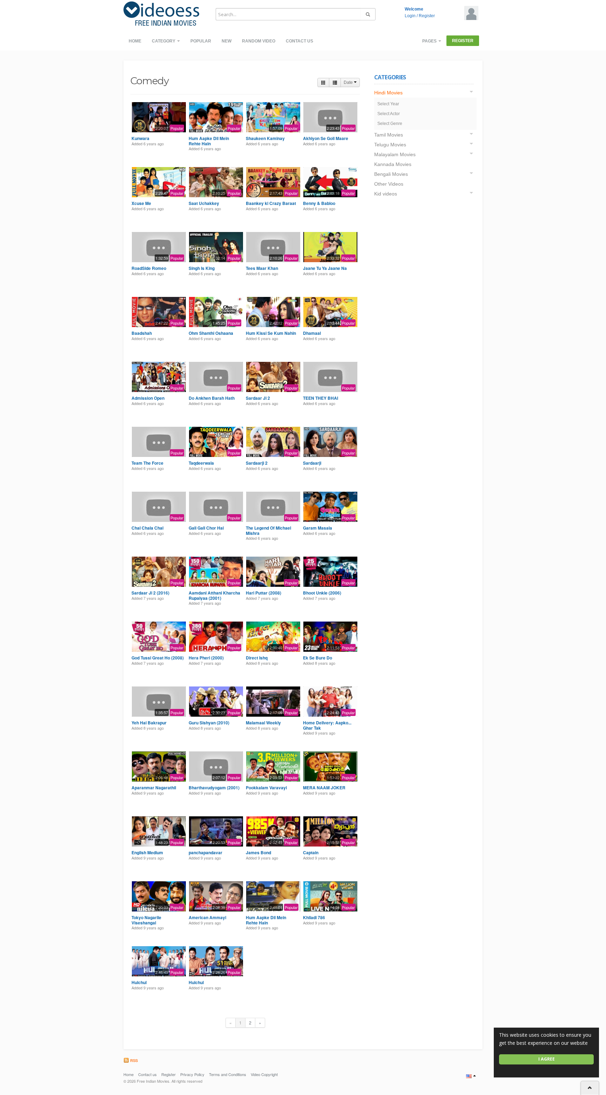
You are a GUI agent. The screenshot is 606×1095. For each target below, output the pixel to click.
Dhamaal (312, 333)
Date (349, 82)
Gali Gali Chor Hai (206, 528)
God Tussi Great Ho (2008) (158, 658)
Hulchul (139, 982)
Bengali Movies (391, 174)
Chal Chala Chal (147, 528)
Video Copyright (264, 1074)
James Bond (258, 852)
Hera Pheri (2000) (206, 658)
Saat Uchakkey (204, 203)
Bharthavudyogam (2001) (214, 787)
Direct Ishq (257, 658)
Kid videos (385, 194)
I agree (546, 1059)
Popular (200, 41)
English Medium (147, 852)
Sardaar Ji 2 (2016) (150, 593)
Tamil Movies (388, 135)
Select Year (388, 103)
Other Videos (388, 184)
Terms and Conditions (227, 1074)
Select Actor (388, 113)
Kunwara (140, 138)
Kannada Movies (392, 164)
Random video (258, 41)
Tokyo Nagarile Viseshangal (146, 919)
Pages (430, 41)
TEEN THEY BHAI (320, 398)
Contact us (299, 41)
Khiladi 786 (314, 917)
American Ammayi (207, 917)
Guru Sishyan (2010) (209, 722)
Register (427, 15)
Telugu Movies (390, 144)
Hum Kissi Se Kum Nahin (271, 333)
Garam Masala (317, 528)
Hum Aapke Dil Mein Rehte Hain (209, 140)
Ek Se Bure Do (317, 658)
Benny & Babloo (319, 203)
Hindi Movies (388, 92)
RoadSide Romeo (149, 268)
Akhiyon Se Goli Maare (325, 138)
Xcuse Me (141, 203)
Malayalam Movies (395, 154)
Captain (310, 852)
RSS (133, 1060)
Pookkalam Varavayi (266, 787)
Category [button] (164, 41)
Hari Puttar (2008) (263, 593)
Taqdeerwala (201, 463)
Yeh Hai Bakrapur (149, 722)
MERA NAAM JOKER (324, 787)
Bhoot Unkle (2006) (322, 593)
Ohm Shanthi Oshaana (211, 333)
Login (410, 15)
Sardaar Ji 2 (258, 398)
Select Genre (389, 123)
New (226, 41)
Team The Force (147, 463)
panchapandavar (205, 852)
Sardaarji (312, 463)
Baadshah (142, 333)
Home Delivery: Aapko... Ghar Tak (327, 725)
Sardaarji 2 (257, 463)
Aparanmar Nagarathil (154, 787)
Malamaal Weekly (263, 722)
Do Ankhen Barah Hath (212, 398)
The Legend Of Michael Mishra (268, 530)
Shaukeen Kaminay (265, 138)
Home (135, 41)
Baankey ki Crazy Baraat (271, 203)
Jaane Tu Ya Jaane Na (325, 268)
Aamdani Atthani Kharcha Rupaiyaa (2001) (214, 595)
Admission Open (148, 398)
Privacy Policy (192, 1074)
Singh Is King (202, 268)
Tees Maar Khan (262, 268)
